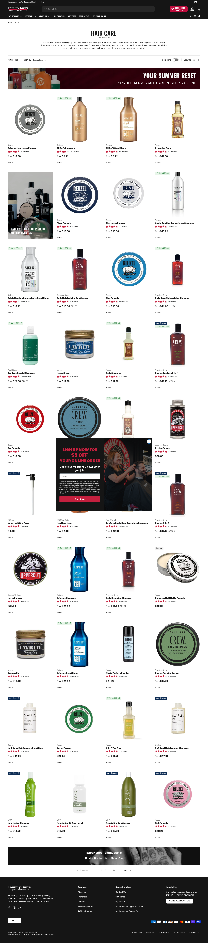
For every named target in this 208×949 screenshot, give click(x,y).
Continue (80, 499)
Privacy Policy (86, 488)
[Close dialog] (149, 441)
